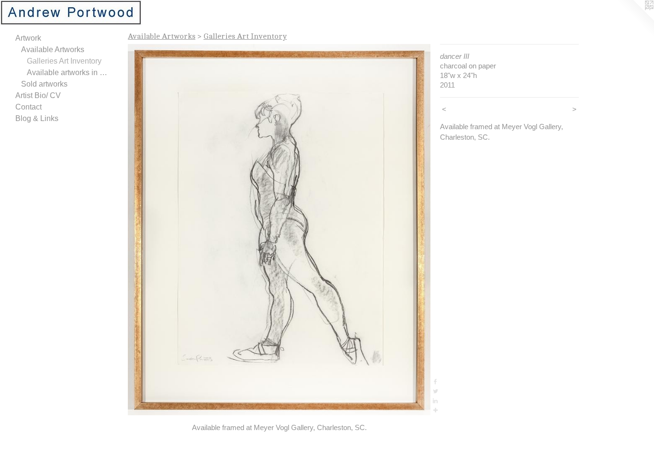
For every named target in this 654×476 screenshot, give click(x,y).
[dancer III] (279, 229)
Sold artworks (44, 84)
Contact (28, 107)
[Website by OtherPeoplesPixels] (635, 19)
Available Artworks (52, 49)
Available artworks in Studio (69, 72)
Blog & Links (36, 118)
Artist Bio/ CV (38, 95)
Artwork (28, 38)
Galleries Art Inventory (64, 61)
